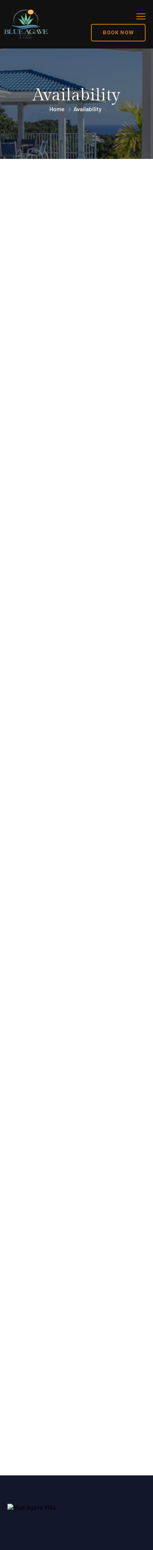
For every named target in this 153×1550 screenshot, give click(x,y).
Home (57, 108)
